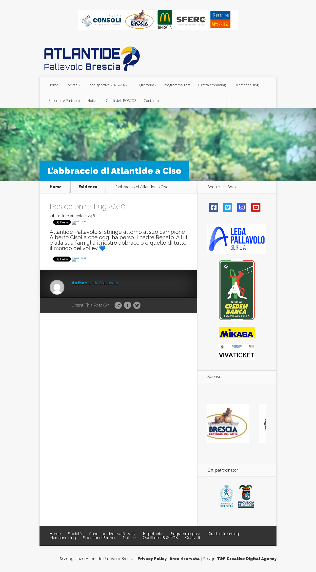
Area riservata (185, 558)
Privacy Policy (152, 558)
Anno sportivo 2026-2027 (107, 85)
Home (53, 85)
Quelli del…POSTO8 (121, 100)
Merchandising (247, 85)
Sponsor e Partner (63, 100)
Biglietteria (146, 85)
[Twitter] (227, 207)
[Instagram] (241, 207)
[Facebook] (213, 207)
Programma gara (177, 85)
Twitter (137, 306)
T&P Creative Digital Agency (246, 558)
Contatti (150, 100)
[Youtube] (255, 207)
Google (118, 306)
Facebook (127, 306)
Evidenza (88, 187)
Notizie (93, 100)
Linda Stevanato (103, 283)
